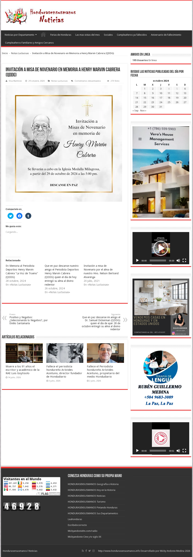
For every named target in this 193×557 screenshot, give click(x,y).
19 (177, 97)
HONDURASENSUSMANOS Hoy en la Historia (91, 490)
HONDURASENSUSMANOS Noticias (86, 495)
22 (144, 102)
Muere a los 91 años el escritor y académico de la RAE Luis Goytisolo (22, 370)
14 (136, 97)
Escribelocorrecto (77, 525)
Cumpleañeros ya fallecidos (132, 34)
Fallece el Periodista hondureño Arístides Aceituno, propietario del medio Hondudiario (103, 371)
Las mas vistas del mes (87, 34)
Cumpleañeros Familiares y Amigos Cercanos (29, 42)
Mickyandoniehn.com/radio (82, 530)
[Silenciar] (178, 260)
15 (144, 97)
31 (160, 106)
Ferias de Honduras (60, 34)
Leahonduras (75, 519)
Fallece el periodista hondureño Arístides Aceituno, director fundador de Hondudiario (64, 371)
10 (160, 93)
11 (169, 93)
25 (169, 102)
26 (177, 102)
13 (185, 93)
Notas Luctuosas (20, 53)
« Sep (135, 110)
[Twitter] (89, 551)
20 (185, 97)
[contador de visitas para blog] (22, 506)
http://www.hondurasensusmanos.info (119, 550)
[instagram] (93, 551)
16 (152, 97)
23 (152, 102)
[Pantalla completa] (184, 260)
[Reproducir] (137, 260)
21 (136, 102)
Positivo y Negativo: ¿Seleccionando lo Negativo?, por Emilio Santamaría (28, 319)
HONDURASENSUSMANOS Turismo (87, 501)
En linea (144, 60)
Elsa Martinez (15, 81)
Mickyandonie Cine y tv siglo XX (84, 536)
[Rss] (82, 551)
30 (152, 106)
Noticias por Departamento (19, 34)
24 (160, 102)
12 (177, 93)
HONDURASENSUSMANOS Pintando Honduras (92, 507)
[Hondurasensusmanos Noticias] (41, 14)
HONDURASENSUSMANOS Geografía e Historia (93, 484)
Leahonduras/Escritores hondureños (43, 34)
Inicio (5, 53)
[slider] (158, 260)
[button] (160, 248)
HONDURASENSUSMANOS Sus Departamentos (93, 513)
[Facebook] (86, 551)
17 (160, 97)
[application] (160, 248)
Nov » (143, 110)
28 (136, 106)
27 (185, 102)
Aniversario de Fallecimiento (166, 34)
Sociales (108, 34)
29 (144, 106)
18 (169, 97)
